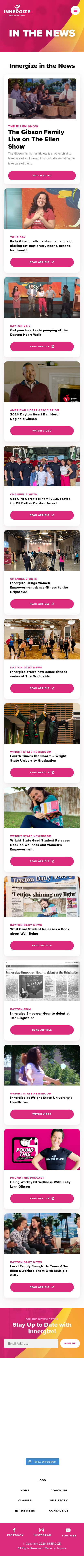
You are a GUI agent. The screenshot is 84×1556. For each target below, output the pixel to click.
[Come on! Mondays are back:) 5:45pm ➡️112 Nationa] (21, 1396)
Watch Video (42, 175)
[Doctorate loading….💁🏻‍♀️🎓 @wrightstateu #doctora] (21, 1372)
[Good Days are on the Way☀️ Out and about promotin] (63, 1419)
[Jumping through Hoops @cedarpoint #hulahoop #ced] (21, 1443)
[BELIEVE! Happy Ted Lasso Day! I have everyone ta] (21, 1419)
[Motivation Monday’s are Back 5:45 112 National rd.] (63, 1372)
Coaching (59, 1490)
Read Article (40, 262)
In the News (25, 1511)
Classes (25, 1500)
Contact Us (59, 1511)
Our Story (59, 1500)
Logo (42, 1480)
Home (25, 1490)
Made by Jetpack (55, 1548)
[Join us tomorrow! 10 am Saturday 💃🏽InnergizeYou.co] (63, 1396)
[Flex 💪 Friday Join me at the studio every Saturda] (63, 1443)
